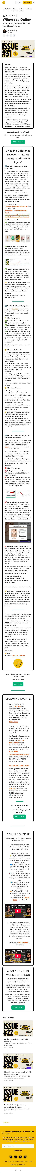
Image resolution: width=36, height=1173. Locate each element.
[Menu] (33, 2)
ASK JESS (18, 684)
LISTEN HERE (23, 942)
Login (18, 2)
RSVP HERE (13, 722)
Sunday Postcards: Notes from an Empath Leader (16, 9)
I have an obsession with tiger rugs (16, 206)
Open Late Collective (18, 655)
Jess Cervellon (12, 30)
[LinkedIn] (16, 1157)
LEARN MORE (18, 1007)
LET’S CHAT (19, 816)
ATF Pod (12, 788)
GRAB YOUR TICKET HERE (19, 765)
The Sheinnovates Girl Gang (19, 754)
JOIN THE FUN (18, 142)
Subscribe (27, 2)
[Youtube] (20, 1157)
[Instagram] (25, 1157)
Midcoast (17, 706)
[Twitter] (11, 1157)
